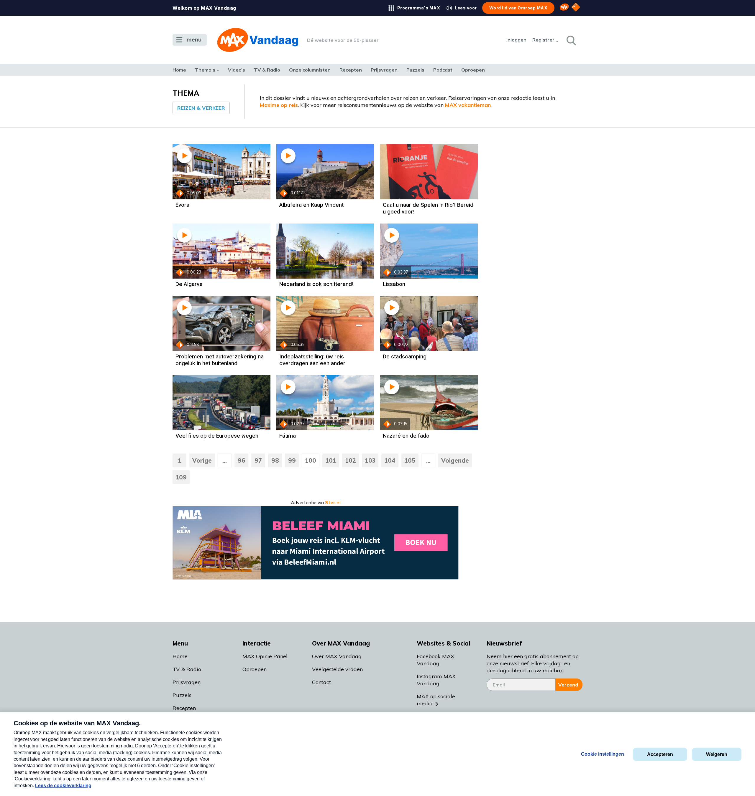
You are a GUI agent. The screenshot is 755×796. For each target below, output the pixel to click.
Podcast (442, 70)
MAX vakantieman (468, 105)
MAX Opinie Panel (265, 656)
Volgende (455, 460)
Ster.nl (333, 502)
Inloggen (516, 40)
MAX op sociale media (436, 700)
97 (258, 460)
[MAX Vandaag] (257, 40)
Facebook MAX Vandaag (435, 660)
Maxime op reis (279, 105)
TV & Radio (267, 70)
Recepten (350, 70)
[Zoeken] (571, 40)
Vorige (202, 460)
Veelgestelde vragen (337, 669)
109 (181, 477)
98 (275, 460)
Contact (321, 682)
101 (330, 460)
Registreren (545, 40)
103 (370, 460)
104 (389, 460)
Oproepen (473, 70)
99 (292, 460)
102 (350, 460)
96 (241, 460)
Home (179, 70)
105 (410, 460)
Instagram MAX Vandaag (436, 680)
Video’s (236, 70)
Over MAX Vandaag (337, 656)
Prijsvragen (384, 70)
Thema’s (205, 70)
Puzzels (415, 70)
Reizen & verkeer (201, 108)
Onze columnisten (310, 70)
